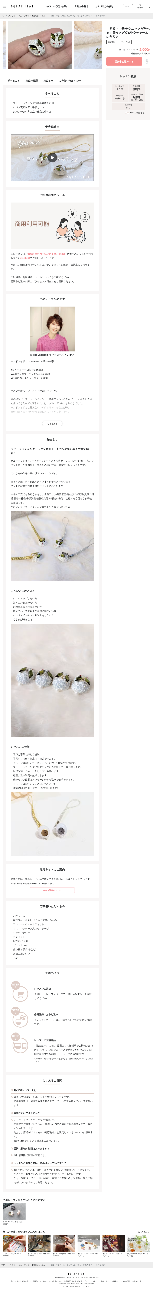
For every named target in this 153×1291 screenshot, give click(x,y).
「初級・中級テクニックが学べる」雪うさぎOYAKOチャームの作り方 (77, 15)
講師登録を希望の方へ (66, 1283)
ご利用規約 (34, 1281)
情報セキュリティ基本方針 (110, 1281)
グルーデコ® (24, 15)
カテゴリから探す (104, 6)
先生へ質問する (137, 112)
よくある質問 (125, 1281)
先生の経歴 (32, 80)
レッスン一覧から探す (56, 6)
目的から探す (81, 6)
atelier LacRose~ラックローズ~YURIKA (52, 354)
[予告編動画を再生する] (52, 157)
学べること (14, 80)
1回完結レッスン (39, 15)
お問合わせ (136, 1281)
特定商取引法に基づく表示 (73, 1281)
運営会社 (25, 1281)
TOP (3, 15)
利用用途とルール (32, 277)
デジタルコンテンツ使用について (51, 1281)
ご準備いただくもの (70, 80)
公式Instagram (89, 1283)
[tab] (51, 66)
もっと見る (52, 423)
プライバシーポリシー (91, 1281)
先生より (48, 80)
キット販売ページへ (52, 890)
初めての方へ (15, 1281)
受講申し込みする (124, 61)
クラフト (11, 15)
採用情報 (79, 1283)
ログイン (127, 6)
